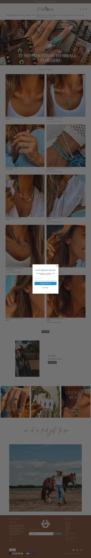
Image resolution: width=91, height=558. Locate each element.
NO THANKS (45, 287)
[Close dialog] (57, 266)
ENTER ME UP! (45, 283)
